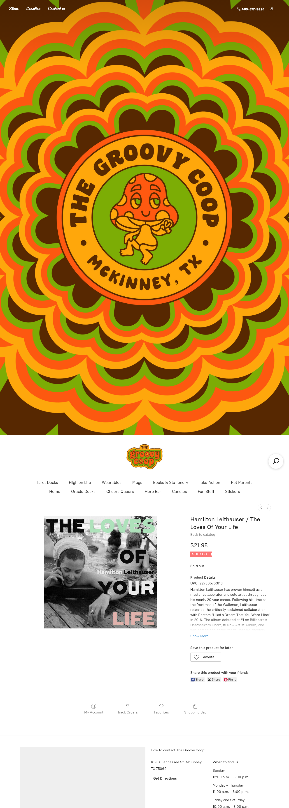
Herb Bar (153, 491)
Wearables (111, 482)
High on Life (80, 482)
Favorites (161, 712)
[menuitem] (261, 507)
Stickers (232, 491)
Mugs (137, 482)
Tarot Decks (47, 482)
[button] (205, 657)
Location (33, 8)
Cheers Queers (120, 491)
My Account (93, 712)
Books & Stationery (170, 482)
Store (14, 8)
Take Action (209, 482)
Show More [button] (199, 636)
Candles (179, 491)
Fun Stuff (206, 491)
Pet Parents (241, 482)
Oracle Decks (83, 491)
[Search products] (276, 461)
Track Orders (127, 712)
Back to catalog (202, 534)
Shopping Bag (195, 712)
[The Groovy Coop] (144, 457)
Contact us (56, 8)
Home (54, 491)
